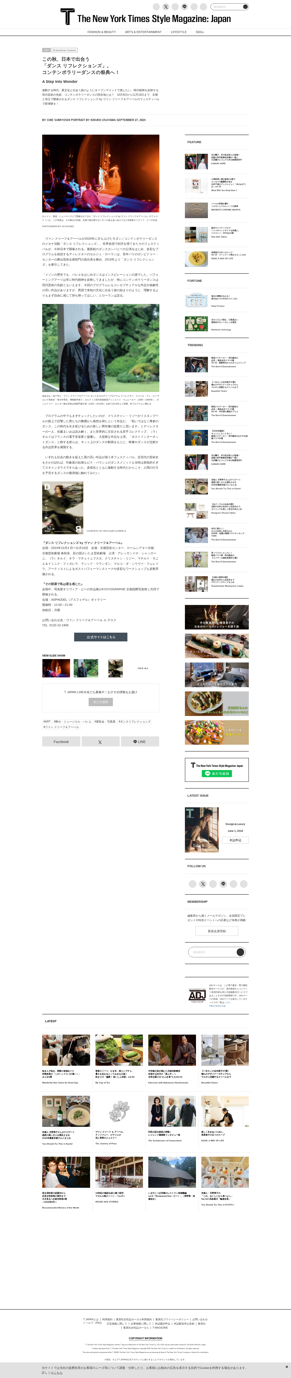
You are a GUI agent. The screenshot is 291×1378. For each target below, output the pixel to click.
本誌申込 (235, 840)
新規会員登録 (217, 931)
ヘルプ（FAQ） (94, 1322)
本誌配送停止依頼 (184, 1323)
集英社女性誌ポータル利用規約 (134, 1319)
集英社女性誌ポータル (136, 1327)
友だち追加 (100, 702)
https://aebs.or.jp (217, 1006)
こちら (227, 1002)
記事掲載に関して (141, 1323)
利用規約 (107, 1319)
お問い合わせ (200, 1319)
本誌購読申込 (162, 1323)
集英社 (202, 1323)
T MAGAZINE (160, 1327)
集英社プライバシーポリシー (172, 1319)
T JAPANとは (91, 1319)
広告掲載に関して (117, 1323)
